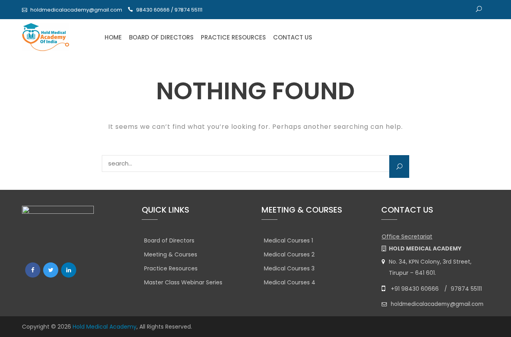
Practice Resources (233, 37)
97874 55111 (466, 289)
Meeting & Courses (170, 254)
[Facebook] (32, 270)
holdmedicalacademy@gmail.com (76, 10)
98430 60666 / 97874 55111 (169, 10)
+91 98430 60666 (415, 289)
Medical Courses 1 (288, 240)
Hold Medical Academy (105, 327)
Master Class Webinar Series (183, 282)
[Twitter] (50, 270)
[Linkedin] (68, 270)
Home (113, 37)
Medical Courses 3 (289, 268)
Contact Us (292, 37)
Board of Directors (161, 37)
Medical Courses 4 (289, 282)
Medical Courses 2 (289, 254)
